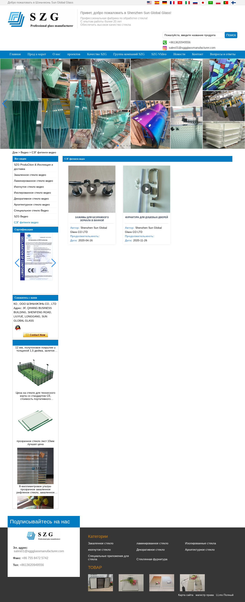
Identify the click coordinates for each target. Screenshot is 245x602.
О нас (56, 54)
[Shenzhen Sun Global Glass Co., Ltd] (41, 26)
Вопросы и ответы (222, 54)
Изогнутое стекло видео (29, 186)
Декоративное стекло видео (31, 198)
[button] (115, 145)
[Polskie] (218, 2)
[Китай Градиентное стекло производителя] (161, 590)
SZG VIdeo (159, 54)
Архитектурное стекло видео (32, 204)
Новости (179, 54)
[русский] (195, 2)
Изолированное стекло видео (32, 192)
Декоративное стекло (150, 549)
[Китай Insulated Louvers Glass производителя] (100, 590)
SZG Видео (21, 216)
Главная (15, 54)
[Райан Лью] (18, 327)
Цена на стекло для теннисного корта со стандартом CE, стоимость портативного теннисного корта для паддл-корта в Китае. (35, 388)
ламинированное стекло (152, 543)
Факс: (17, 558)
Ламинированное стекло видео (33, 180)
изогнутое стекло (99, 549)
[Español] (157, 2)
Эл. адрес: (20, 547)
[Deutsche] (164, 2)
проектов (73, 54)
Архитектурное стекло (200, 549)
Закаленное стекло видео (30, 174)
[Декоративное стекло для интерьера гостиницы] (122, 103)
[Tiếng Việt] (180, 2)
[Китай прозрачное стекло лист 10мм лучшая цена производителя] (35, 430)
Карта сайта (185, 594)
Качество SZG (97, 54)
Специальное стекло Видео (31, 210)
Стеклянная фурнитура (151, 559)
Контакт (197, 54)
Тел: (16, 565)
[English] (149, 2)
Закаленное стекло (100, 543)
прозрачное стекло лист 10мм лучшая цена (35, 435)
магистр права (205, 594)
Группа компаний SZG (129, 54)
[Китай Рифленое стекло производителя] (131, 590)
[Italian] (187, 2)
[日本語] (203, 2)
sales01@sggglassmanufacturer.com (192, 47)
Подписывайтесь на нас (40, 522)
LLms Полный (225, 594)
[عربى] (210, 2)
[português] (226, 2)
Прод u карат (37, 54)
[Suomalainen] (233, 2)
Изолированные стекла (200, 543)
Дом (15, 152)
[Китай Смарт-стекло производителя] (192, 590)
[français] (172, 2)
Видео (25, 152)
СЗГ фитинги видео (26, 222)
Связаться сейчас (35, 335)
